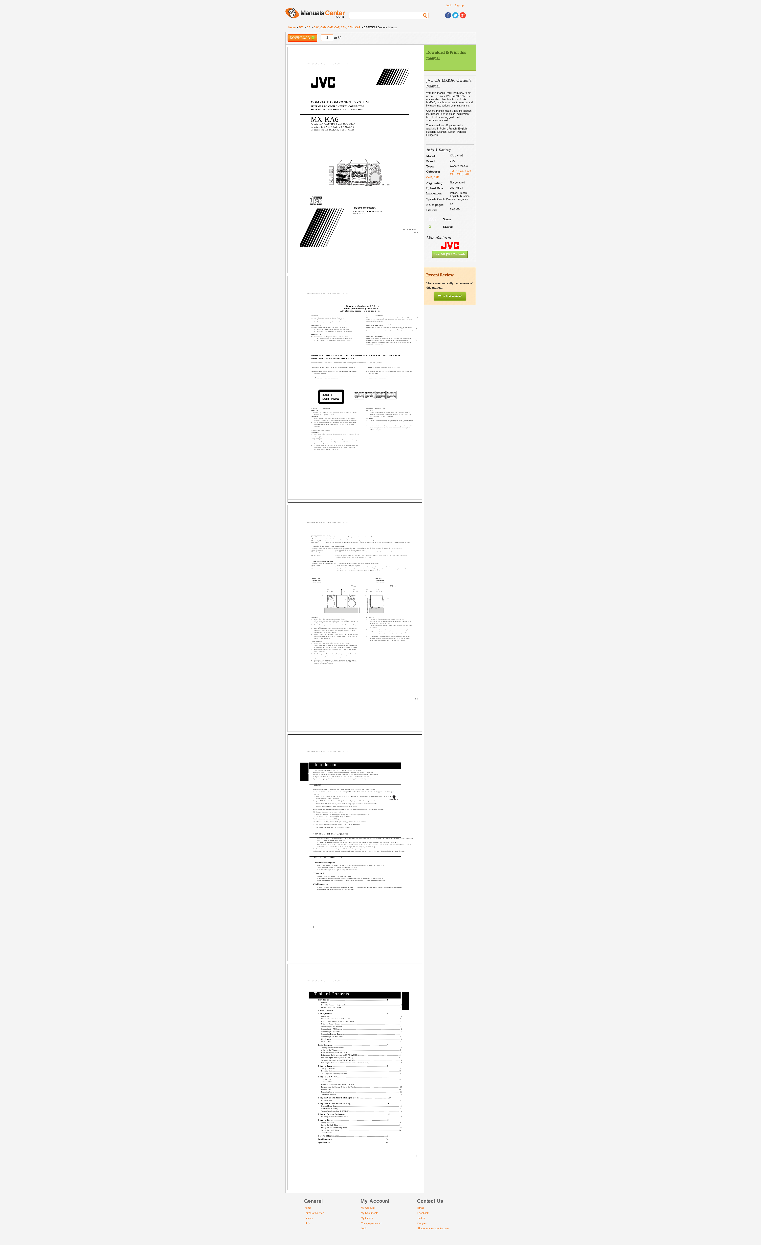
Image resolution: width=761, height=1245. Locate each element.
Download (300, 38)
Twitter (421, 1218)
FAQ (307, 1223)
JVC (301, 27)
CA (308, 27)
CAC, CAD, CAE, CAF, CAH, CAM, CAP (337, 27)
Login (449, 5)
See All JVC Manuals (450, 254)
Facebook (423, 1212)
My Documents (369, 1212)
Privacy (308, 1218)
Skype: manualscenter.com (433, 1228)
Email (420, 1207)
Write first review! (450, 296)
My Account (368, 1207)
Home (291, 27)
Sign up (459, 5)
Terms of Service (314, 1212)
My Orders (367, 1218)
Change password (371, 1223)
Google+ (422, 1223)
